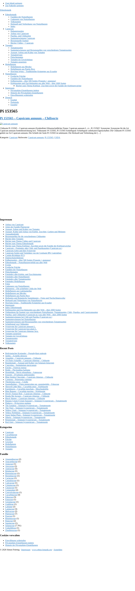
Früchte (8, 439)
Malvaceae (9, 511)
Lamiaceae (9, 509)
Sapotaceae (10, 523)
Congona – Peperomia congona (18, 379)
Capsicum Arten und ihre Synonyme (20, 251)
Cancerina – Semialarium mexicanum (20, 365)
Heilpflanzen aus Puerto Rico (17, 296)
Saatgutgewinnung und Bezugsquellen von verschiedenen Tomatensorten (35, 322)
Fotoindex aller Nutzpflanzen (17, 277)
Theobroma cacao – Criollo (16, 382)
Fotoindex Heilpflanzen (15, 281)
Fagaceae (9, 499)
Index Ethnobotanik (13, 307)
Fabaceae (9, 497)
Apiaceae (9, 464)
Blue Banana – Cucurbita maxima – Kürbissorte (25, 391)
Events (8, 265)
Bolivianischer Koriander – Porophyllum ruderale (25, 353)
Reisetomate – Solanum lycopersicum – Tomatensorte (27, 420)
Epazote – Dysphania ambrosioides (20, 375)
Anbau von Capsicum (14, 224)
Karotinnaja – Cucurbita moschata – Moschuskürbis (26, 389)
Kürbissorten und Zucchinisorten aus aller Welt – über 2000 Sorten (33, 310)
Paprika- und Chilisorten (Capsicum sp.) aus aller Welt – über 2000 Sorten (36, 315)
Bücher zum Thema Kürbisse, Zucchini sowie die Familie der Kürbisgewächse (38, 246)
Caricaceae (9, 483)
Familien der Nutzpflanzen (16, 269)
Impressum (9, 305)
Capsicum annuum (36, 137)
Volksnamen (10, 343)
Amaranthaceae (11, 459)
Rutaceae (9, 521)
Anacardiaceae (11, 461)
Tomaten (9, 449)
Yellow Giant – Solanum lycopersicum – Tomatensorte (28, 410)
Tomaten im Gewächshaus (16, 336)
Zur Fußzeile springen (14, 5)
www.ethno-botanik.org (42, 550)
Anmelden (58, 550)
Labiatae (8, 506)
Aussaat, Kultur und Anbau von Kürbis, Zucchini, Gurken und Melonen (35, 232)
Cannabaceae (10, 480)
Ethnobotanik (5, 10)
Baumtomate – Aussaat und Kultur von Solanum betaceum (29, 363)
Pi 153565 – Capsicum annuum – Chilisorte (29, 118)
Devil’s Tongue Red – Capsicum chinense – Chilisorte (27, 394)
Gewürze (9, 442)
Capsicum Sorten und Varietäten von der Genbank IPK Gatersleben (33, 253)
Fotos (7, 284)
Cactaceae (9, 478)
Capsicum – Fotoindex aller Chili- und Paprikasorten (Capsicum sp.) (33, 248)
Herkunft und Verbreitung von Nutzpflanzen (23, 300)
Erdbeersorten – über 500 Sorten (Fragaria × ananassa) (28, 260)
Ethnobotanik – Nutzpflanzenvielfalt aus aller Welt (26, 262)
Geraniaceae (10, 502)
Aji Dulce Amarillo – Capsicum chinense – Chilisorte (27, 360)
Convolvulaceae (12, 492)
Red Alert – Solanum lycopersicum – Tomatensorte (26, 422)
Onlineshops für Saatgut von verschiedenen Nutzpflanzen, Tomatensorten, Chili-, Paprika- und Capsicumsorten (51, 312)
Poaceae (8, 516)
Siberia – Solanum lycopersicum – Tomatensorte (25, 417)
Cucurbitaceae (11, 435)
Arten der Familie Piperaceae (17, 227)
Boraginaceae (11, 476)
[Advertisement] (67, 159)
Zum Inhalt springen (13, 3)
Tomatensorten (11, 338)
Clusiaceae (9, 488)
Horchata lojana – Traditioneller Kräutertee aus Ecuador (28, 303)
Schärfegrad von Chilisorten (17, 324)
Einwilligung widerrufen (15, 540)
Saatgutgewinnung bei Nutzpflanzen (20, 319)
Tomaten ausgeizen (13, 334)
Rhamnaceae (10, 518)
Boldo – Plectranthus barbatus (17, 370)
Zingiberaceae (11, 530)
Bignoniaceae (11, 473)
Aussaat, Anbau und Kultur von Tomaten (22, 229)
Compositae (10, 490)
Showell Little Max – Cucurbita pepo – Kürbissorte (26, 386)
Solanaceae (10, 525)
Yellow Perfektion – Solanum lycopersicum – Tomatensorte (30, 413)
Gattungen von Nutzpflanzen (17, 286)
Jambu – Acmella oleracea (16, 356)
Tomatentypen (11, 341)
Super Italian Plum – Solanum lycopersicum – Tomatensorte (30, 415)
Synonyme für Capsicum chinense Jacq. (21, 331)
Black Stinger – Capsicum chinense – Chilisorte (25, 398)
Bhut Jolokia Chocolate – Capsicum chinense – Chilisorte (29, 377)
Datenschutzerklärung (14, 258)
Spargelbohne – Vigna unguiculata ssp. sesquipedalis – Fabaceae (32, 384)
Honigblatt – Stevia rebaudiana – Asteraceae (23, 372)
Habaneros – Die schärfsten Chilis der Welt (23, 288)
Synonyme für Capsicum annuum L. (20, 326)
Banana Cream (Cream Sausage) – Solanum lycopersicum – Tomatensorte (36, 401)
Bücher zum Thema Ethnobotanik (19, 243)
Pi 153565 (49, 137)
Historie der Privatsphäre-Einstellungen (21, 545)
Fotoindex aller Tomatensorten (18, 279)
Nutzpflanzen (10, 446)
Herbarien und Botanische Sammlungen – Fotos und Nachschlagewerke (35, 298)
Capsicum (13, 137)
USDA (57, 137)
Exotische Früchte (12, 267)
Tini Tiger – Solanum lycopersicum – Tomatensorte (26, 408)
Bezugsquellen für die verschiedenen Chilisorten (25, 236)
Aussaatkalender (12, 234)
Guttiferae (9, 504)
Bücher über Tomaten (14, 239)
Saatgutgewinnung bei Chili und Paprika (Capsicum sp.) (28, 317)
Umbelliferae (10, 528)
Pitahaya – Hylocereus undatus (18, 403)
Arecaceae (9, 466)
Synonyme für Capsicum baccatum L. (21, 329)
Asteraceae (9, 469)
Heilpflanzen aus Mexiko (15, 293)
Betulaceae (9, 471)
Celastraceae (10, 485)
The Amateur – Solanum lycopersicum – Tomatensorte (28, 405)
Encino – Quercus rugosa (15, 368)
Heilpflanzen (10, 444)
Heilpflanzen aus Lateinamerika (18, 291)
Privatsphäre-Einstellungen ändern (19, 543)
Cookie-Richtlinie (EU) (15, 255)
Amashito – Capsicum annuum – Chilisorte (23, 358)
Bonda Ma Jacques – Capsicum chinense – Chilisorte (27, 396)
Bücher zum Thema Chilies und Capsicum (23, 241)
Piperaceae (9, 514)
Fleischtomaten (11, 272)
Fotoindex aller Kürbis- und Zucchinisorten (23, 274)
